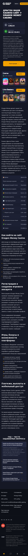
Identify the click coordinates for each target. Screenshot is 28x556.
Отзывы (3, 495)
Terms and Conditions (7, 502)
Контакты (4, 492)
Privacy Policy (18, 495)
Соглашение (17, 492)
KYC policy (17, 499)
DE (6, 519)
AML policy (4, 499)
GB (11, 519)
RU (2, 519)
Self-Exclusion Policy (7, 505)
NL (9, 519)
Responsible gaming (20, 502)
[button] (14, 444)
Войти (16, 3)
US (4, 519)
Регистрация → (14, 63)
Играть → (21, 74)
